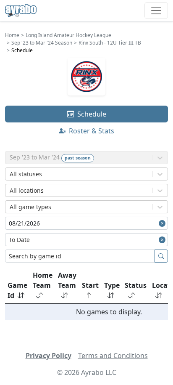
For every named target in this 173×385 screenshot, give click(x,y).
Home (12, 35)
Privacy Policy (48, 355)
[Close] (163, 223)
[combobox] (10, 174)
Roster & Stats (90, 130)
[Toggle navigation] (156, 10)
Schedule (91, 114)
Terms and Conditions (113, 355)
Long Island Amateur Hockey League (68, 35)
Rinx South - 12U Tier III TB (110, 42)
